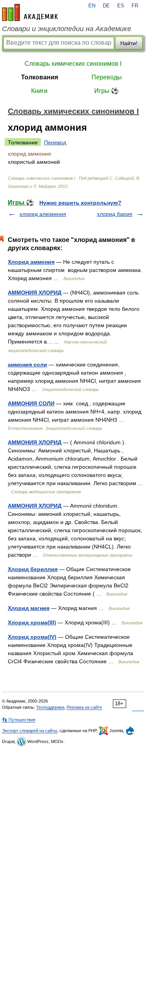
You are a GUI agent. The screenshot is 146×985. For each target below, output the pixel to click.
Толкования (39, 77)
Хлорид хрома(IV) (32, 637)
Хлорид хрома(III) (32, 622)
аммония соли (27, 364)
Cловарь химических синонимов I (73, 63)
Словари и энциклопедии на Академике (66, 29)
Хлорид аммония (31, 262)
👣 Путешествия (18, 719)
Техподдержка (50, 707)
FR (135, 6)
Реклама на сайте (84, 707)
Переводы (106, 77)
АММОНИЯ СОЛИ (31, 403)
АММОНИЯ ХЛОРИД (35, 292)
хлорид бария (114, 214)
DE (106, 6)
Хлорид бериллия (33, 569)
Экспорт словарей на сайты (29, 730)
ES (120, 6)
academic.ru (30, 12)
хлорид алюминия (42, 214)
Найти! (128, 43)
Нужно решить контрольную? (80, 203)
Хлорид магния (28, 608)
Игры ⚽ (106, 91)
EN (91, 6)
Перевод (55, 142)
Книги (39, 91)
